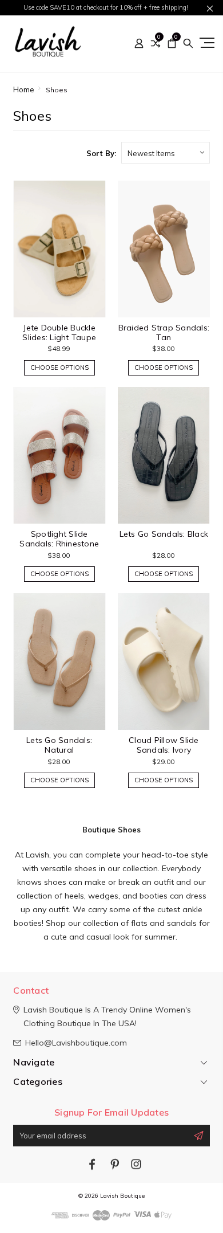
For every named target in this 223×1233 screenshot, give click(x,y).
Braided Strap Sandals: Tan (164, 332)
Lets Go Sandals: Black (164, 534)
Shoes (56, 89)
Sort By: (101, 153)
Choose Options (59, 367)
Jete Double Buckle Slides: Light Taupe (59, 332)
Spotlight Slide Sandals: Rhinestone (59, 539)
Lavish (37, 855)
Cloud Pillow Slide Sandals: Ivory (164, 745)
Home (23, 89)
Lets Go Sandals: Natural (59, 745)
